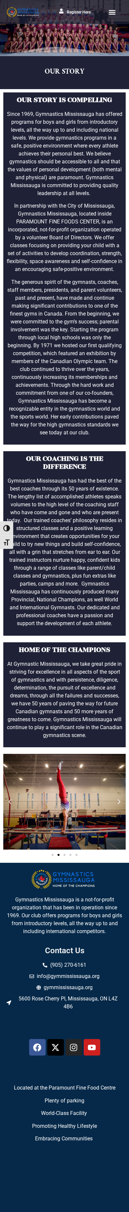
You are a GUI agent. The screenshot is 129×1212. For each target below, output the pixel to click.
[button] (112, 12)
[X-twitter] (55, 1047)
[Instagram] (73, 1047)
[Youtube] (92, 1047)
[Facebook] (37, 1047)
